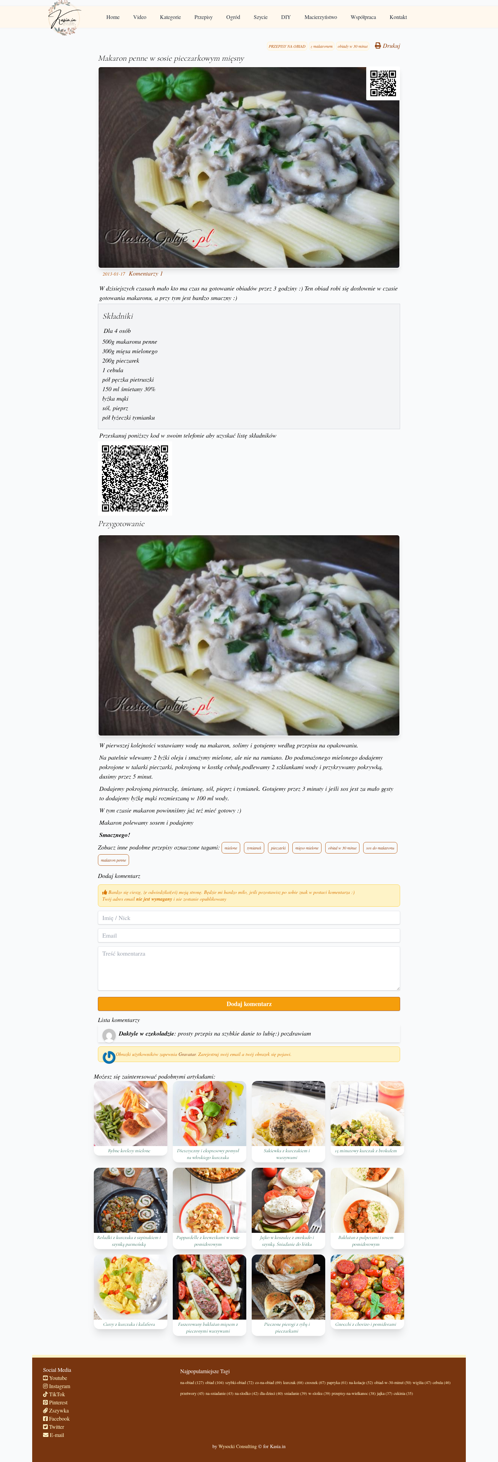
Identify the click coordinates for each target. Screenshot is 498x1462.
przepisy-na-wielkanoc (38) (354, 1393)
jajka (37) (384, 1393)
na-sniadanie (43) (219, 1393)
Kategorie (170, 16)
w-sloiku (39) (319, 1393)
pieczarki (278, 847)
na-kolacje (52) (361, 1382)
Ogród (233, 16)
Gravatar (187, 1054)
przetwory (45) (192, 1393)
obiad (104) (214, 1382)
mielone (231, 847)
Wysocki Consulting (238, 1446)
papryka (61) (337, 1382)
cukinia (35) (403, 1393)
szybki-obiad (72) (239, 1382)
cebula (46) (442, 1382)
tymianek (254, 847)
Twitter (56, 1426)
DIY (286, 16)
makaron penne (113, 860)
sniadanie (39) (295, 1393)
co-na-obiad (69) (268, 1382)
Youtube (57, 1377)
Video (139, 16)
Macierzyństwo (321, 16)
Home (113, 16)
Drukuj (390, 45)
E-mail (56, 1434)
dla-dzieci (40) (271, 1393)
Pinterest (57, 1402)
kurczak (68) (293, 1382)
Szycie (261, 16)
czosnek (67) (315, 1382)
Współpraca (363, 16)
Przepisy (203, 16)
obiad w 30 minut (342, 847)
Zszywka (58, 1410)
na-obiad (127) (192, 1382)
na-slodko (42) (246, 1393)
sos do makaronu (380, 847)
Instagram (59, 1385)
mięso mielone (306, 847)
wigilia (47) (422, 1382)
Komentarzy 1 (146, 273)
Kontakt (398, 16)
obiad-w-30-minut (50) (392, 1382)
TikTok (56, 1394)
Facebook (59, 1418)
